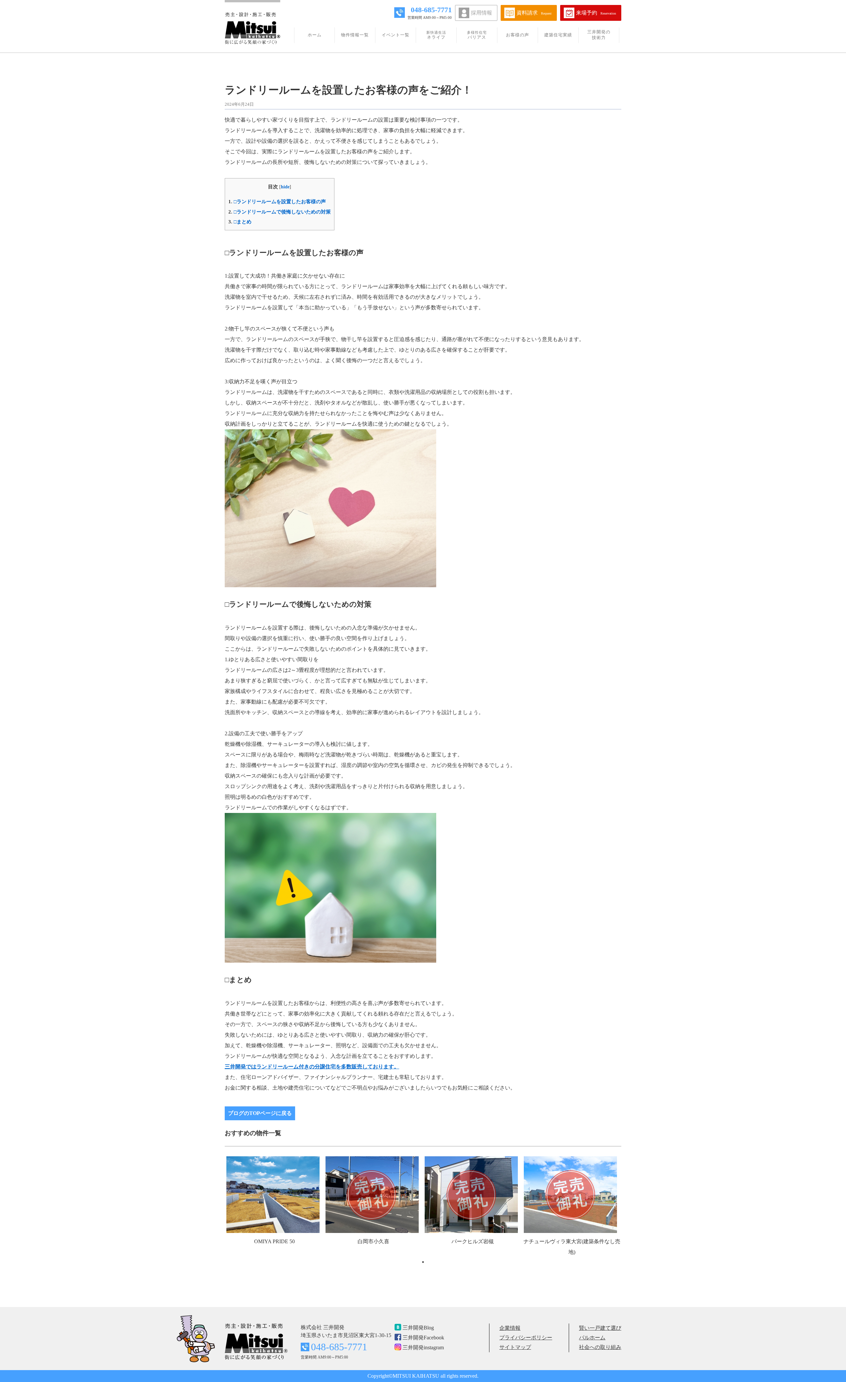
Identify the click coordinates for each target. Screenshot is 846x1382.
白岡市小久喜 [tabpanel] (373, 1241)
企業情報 (509, 1328)
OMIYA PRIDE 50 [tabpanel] (274, 1241)
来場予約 (596, 13)
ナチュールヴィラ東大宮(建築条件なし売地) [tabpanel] (571, 1247)
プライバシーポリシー (525, 1337)
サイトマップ (515, 1347)
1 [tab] (423, 1262)
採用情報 (481, 13)
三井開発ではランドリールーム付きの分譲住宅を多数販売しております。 (312, 1066)
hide (285, 186)
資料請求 (534, 13)
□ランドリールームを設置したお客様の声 (277, 201)
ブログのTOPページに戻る (260, 1113)
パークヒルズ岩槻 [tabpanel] (472, 1241)
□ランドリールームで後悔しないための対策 (279, 211)
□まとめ (239, 221)
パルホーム (592, 1337)
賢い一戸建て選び (600, 1328)
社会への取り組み (600, 1347)
